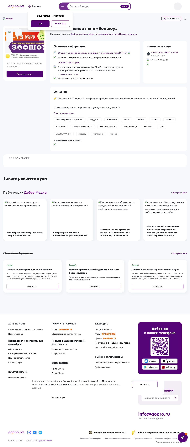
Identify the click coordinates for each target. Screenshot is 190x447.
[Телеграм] (40, 432)
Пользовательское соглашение (117, 439)
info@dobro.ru (154, 414)
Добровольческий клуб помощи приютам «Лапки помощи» (104, 33)
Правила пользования (143, 439)
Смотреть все (179, 192)
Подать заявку (24, 74)
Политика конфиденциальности (168, 439)
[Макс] (29, 432)
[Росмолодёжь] (45, 440)
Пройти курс (32, 286)
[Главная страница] (16, 6)
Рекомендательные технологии (169, 442)
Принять (145, 384)
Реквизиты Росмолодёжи (90, 439)
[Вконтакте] (35, 432)
